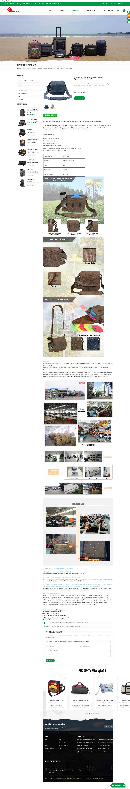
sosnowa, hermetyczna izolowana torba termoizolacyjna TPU (32, 130)
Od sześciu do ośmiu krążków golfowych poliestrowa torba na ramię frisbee (69, 623)
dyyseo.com (89, 778)
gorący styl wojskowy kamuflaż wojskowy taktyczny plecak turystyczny (32, 141)
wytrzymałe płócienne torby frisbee (52, 612)
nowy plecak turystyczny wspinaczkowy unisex (32, 181)
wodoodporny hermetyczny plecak (106, 742)
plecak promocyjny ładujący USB (84, 748)
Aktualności (91, 10)
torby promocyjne (22, 93)
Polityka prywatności (63, 745)
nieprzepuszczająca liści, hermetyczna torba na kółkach (87, 752)
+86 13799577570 (94, 769)
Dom (50, 10)
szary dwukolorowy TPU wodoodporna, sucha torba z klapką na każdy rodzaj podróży (104, 701)
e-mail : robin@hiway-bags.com (53, 4)
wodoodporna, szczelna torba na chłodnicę (87, 745)
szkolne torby (21, 87)
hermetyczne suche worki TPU (26, 81)
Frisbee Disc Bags (31, 69)
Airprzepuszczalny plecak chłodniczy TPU (86, 742)
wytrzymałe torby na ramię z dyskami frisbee (54, 615)
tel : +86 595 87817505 (12, 4)
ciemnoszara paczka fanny (104, 748)
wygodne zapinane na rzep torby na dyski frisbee (56, 617)
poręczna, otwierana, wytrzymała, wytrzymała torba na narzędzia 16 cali (32, 151)
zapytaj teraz (79, 98)
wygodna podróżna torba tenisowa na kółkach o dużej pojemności (56, 701)
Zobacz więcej (31, 115)
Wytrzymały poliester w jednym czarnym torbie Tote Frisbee (65, 626)
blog (60, 739)
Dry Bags (20, 99)
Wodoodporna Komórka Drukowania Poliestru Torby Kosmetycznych (80, 701)
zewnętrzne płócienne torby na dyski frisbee (54, 610)
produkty (75, 10)
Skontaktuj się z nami (111, 10)
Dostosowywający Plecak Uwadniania (106, 751)
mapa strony (62, 742)
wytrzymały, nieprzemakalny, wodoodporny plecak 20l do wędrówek (32, 171)
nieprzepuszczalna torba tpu (104, 745)
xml (60, 748)
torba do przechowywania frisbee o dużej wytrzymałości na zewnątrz (71, 642)
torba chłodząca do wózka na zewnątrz (107, 739)
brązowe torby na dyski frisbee (51, 613)
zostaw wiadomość (120, 785)
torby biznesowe (22, 90)
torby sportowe (22, 84)
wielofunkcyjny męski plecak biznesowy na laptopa (32, 110)
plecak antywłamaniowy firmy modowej (86, 739)
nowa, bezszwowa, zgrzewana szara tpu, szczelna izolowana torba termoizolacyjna (33, 120)
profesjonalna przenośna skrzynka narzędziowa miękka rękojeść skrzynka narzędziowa (32, 161)
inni (24, 69)
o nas (62, 10)
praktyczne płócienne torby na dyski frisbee (54, 619)
